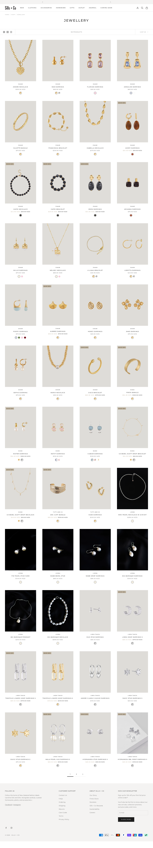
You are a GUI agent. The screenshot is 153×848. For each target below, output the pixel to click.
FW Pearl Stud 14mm (20, 576)
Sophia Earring (21, 392)
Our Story (93, 795)
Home (7, 14)
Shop (13, 14)
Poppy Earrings (20, 331)
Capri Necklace (20, 209)
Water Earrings (20, 453)
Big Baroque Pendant (20, 637)
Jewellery (21, 14)
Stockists (93, 802)
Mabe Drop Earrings (95, 576)
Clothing (32, 8)
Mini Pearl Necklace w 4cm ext (132, 515)
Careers (92, 812)
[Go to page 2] (83, 774)
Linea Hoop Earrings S (132, 637)
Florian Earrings (95, 87)
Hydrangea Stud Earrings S (95, 759)
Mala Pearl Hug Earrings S (58, 759)
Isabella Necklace (95, 148)
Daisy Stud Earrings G (20, 759)
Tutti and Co (58, 512)
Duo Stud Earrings (95, 637)
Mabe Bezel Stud (57, 576)
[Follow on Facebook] (6, 828)
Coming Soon (106, 8)
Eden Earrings (95, 209)
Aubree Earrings (57, 331)
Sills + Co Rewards (96, 806)
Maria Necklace (58, 392)
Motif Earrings (58, 453)
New (22, 8)
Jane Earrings (132, 331)
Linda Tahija (95, 634)
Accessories (46, 8)
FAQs (61, 799)
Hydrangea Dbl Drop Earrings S (132, 759)
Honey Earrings (95, 331)
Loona (132, 512)
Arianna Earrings (132, 209)
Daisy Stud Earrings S (132, 698)
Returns (62, 809)
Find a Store (94, 799)
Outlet (82, 8)
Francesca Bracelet (58, 148)
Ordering (62, 802)
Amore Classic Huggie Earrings (95, 698)
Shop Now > (95, 2)
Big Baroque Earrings (132, 576)
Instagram (17, 805)
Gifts (72, 8)
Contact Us (63, 795)
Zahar (20, 84)
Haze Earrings (95, 515)
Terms (61, 816)
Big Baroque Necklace (58, 637)
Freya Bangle (132, 392)
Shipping (62, 806)
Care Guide (63, 812)
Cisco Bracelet (95, 392)
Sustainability (94, 809)
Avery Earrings (132, 148)
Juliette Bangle (20, 148)
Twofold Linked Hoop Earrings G (58, 698)
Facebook (8, 805)
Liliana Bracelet (95, 270)
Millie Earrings (20, 270)
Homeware (61, 8)
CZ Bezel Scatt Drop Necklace (20, 515)
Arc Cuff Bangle (57, 515)
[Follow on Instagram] (11, 828)
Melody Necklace (58, 270)
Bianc (132, 389)
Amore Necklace (20, 87)
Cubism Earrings (95, 453)
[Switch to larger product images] (4, 32)
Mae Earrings (58, 87)
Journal (92, 8)
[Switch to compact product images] (11, 32)
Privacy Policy (64, 819)
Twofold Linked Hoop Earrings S (20, 698)
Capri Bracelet (58, 209)
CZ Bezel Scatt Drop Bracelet (132, 453)
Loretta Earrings (132, 270)
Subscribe (126, 819)
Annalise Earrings (132, 87)
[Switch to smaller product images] (8, 32)
